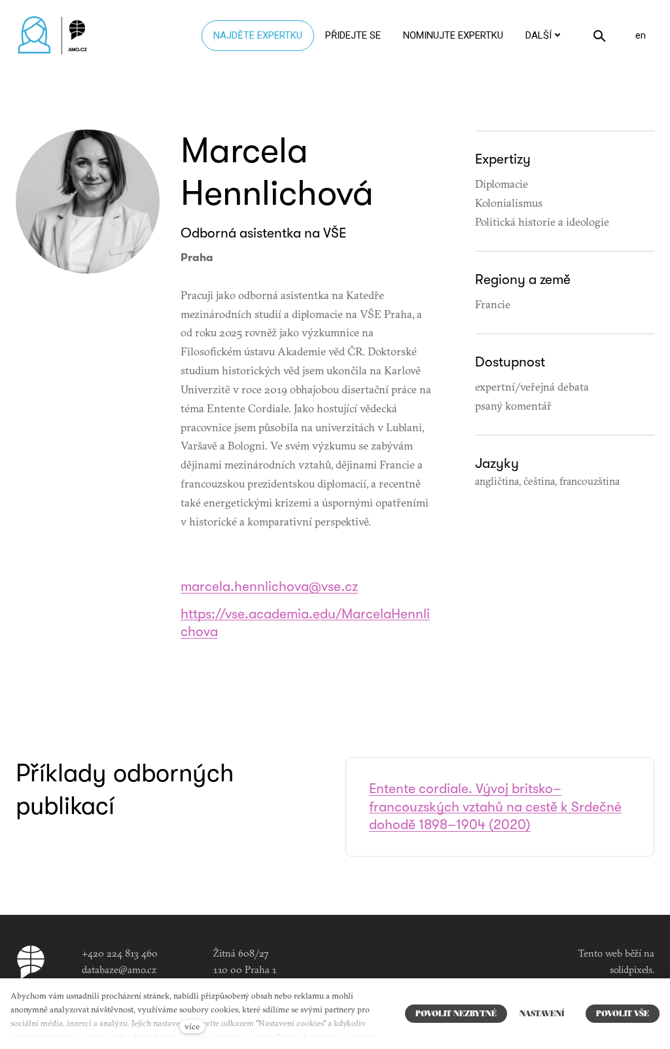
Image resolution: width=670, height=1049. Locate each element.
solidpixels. (632, 969)
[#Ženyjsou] (55, 35)
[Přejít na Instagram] (400, 957)
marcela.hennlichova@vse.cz (269, 586)
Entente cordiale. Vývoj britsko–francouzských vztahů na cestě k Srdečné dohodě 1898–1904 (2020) (495, 806)
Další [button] (538, 35)
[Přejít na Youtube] (443, 957)
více (192, 1026)
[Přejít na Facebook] (356, 957)
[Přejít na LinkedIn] (88, 302)
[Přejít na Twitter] (486, 957)
